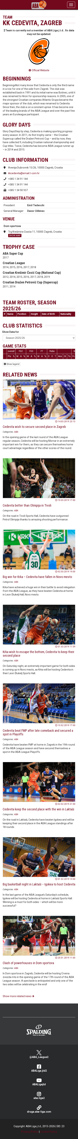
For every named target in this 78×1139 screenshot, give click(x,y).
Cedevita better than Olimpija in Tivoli (27, 505)
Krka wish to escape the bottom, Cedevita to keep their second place (38, 653)
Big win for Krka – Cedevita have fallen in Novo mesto (37, 577)
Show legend (12, 364)
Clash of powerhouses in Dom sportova (28, 963)
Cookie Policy (48, 1131)
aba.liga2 (39, 1098)
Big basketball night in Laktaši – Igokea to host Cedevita (39, 884)
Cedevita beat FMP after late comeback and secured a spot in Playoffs (38, 732)
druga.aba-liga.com (39, 1111)
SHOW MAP (14, 235)
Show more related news (17, 996)
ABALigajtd (39, 1084)
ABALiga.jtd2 (39, 1070)
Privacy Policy (29, 1131)
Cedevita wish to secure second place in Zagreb (34, 427)
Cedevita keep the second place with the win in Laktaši (38, 809)
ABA (16, 432)
